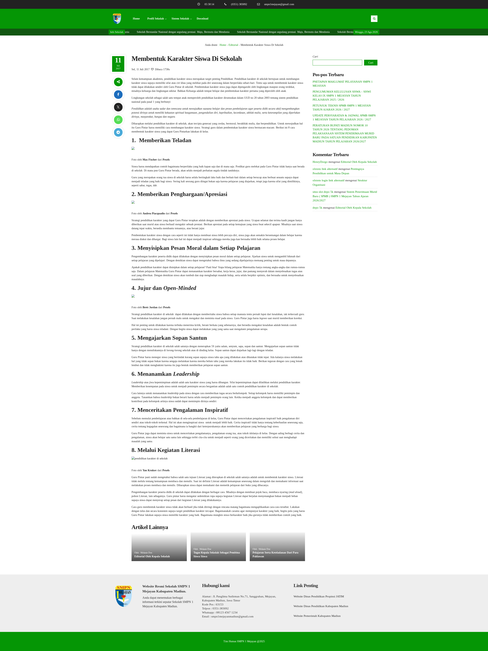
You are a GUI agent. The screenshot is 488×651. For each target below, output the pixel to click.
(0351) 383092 (239, 4)
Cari (315, 56)
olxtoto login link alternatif (328, 180)
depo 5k (317, 207)
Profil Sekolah (155, 18)
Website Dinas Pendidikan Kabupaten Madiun (321, 606)
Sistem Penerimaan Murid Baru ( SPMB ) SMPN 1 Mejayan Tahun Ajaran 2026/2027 (345, 196)
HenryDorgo (320, 161)
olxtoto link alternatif (325, 168)
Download (202, 18)
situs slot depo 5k (323, 191)
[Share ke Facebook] (118, 94)
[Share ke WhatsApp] (118, 120)
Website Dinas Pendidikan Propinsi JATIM (319, 596)
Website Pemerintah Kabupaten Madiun (317, 615)
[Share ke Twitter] (118, 107)
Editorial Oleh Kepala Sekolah (152, 556)
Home (136, 18)
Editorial (233, 45)
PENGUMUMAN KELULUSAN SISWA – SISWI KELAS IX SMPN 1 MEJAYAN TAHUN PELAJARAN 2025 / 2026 (342, 95)
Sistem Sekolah (180, 18)
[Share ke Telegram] (118, 132)
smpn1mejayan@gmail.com (279, 4)
